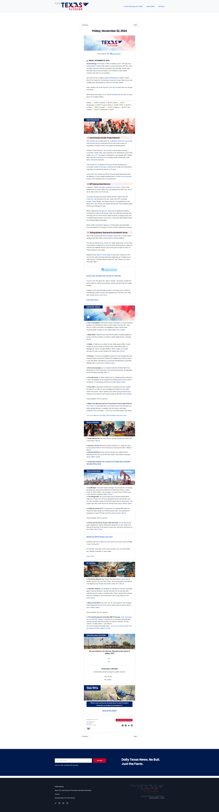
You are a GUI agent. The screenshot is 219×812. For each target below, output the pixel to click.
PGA (95, 464)
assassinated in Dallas (93, 66)
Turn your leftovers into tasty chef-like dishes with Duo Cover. (106, 415)
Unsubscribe (89, 719)
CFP (113, 462)
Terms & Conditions (154, 798)
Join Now (99, 760)
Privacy (162, 798)
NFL (103, 462)
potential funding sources (98, 157)
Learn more (90, 556)
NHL (121, 462)
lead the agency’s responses (105, 211)
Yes (109, 658)
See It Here (98, 529)
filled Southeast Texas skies (112, 236)
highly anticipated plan (112, 78)
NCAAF (108, 462)
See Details (120, 330)
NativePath (116, 94)
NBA (117, 462)
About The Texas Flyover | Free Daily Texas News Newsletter (73, 790)
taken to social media (103, 255)
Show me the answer (109, 710)
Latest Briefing (59, 786)
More (89, 339)
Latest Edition (150, 6)
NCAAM (127, 462)
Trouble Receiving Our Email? (133, 6)
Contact (57, 794)
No (109, 662)
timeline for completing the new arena (101, 164)
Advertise (161, 6)
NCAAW (89, 464)
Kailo (116, 523)
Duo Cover (90, 406)
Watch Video (110, 363)
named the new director (113, 187)
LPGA (99, 464)
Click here (112, 87)
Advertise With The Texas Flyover (65, 798)
